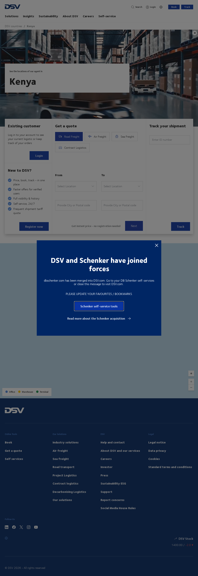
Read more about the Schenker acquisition (96, 318)
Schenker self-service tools (99, 306)
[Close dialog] (156, 245)
